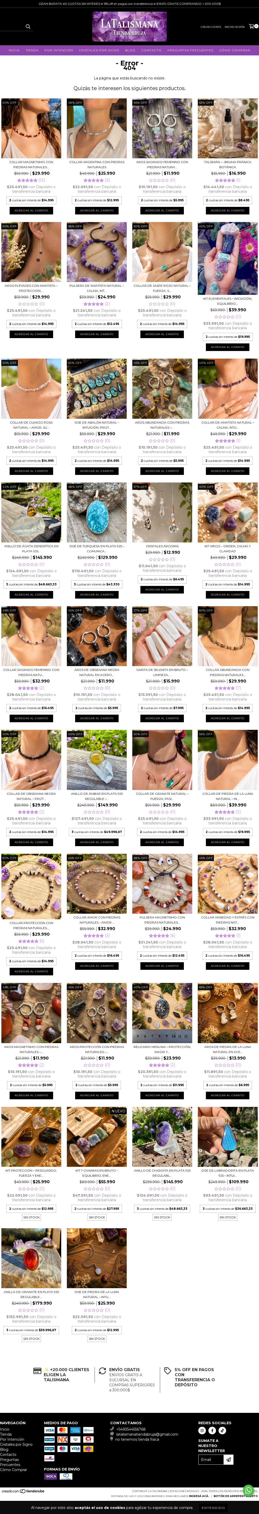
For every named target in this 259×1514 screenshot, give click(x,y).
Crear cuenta (211, 27)
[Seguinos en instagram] (202, 1430)
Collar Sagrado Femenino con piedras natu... (31, 672)
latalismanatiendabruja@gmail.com (147, 1434)
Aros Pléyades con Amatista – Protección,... (31, 288)
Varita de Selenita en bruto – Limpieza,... (162, 672)
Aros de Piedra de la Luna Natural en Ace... (227, 1049)
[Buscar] (28, 26)
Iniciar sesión (235, 27)
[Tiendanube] (23, 1493)
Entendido (213, 1508)
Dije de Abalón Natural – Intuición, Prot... (97, 425)
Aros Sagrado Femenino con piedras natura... (162, 164)
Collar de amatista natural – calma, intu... (227, 425)
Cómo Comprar (234, 50)
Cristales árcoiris (162, 546)
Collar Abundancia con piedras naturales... (227, 672)
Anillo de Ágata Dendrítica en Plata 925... (31, 548)
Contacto (151, 50)
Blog (130, 50)
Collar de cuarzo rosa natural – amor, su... (31, 425)
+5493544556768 (131, 1429)
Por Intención (59, 50)
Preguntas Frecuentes (190, 50)
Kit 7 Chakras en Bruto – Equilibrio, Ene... (97, 1173)
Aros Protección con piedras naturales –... (97, 1049)
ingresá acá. (199, 1496)
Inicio (14, 50)
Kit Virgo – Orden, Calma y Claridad (228, 548)
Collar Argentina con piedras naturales (96, 164)
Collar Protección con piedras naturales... (31, 925)
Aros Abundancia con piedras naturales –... (162, 425)
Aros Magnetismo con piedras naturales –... (31, 1049)
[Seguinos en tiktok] (222, 1430)
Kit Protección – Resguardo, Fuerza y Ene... (31, 1173)
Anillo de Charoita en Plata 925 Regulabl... (162, 1173)
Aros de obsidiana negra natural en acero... (96, 672)
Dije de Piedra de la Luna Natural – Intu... (97, 1294)
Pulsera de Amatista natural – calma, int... (97, 288)
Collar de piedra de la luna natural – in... (227, 796)
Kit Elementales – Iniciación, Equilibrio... (227, 301)
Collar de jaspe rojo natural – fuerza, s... (162, 288)
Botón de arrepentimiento (236, 1496)
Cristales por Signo (99, 50)
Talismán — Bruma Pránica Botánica (227, 164)
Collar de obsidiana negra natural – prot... (31, 796)
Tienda (32, 50)
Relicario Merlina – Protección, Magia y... (162, 1049)
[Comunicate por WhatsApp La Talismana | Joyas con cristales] (248, 1490)
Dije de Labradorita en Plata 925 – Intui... (228, 1173)
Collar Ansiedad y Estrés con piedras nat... (227, 919)
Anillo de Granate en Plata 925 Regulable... (31, 1294)
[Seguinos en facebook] (212, 1430)
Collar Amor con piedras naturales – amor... (96, 919)
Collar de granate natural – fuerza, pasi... (162, 796)
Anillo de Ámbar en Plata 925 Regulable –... (97, 796)
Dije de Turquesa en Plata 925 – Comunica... (97, 548)
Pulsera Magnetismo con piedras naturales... (162, 919)
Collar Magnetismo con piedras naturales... (31, 164)
